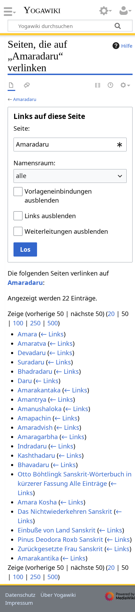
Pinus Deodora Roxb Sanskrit (60, 539)
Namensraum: (34, 163)
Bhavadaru (33, 465)
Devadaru (32, 353)
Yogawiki (42, 10)
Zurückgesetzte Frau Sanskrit (60, 549)
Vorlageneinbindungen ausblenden (58, 195)
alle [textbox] (21, 175)
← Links (52, 334)
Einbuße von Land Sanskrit (57, 530)
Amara (27, 334)
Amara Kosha (37, 502)
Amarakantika (38, 558)
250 (35, 323)
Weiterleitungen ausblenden (66, 231)
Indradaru (32, 446)
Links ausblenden (50, 216)
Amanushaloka (40, 409)
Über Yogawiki (58, 594)
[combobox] (70, 144)
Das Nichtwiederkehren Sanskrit (65, 511)
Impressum (19, 602)
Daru (25, 381)
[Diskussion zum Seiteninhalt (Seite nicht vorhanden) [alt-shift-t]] (27, 86)
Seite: (22, 128)
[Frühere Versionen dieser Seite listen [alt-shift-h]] (111, 86)
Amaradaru (24, 99)
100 (18, 323)
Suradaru (31, 362)
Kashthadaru (36, 455)
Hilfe (127, 45)
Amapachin (34, 418)
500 (52, 323)
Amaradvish (35, 427)
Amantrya (32, 399)
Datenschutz (20, 594)
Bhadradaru (35, 371)
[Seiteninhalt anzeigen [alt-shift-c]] (11, 86)
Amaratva (32, 343)
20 (111, 313)
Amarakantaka (39, 390)
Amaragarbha (38, 437)
